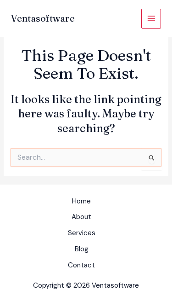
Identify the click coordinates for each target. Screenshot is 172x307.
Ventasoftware (43, 18)
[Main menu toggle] (151, 19)
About (81, 216)
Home (81, 201)
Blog (82, 249)
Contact (81, 265)
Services (81, 232)
